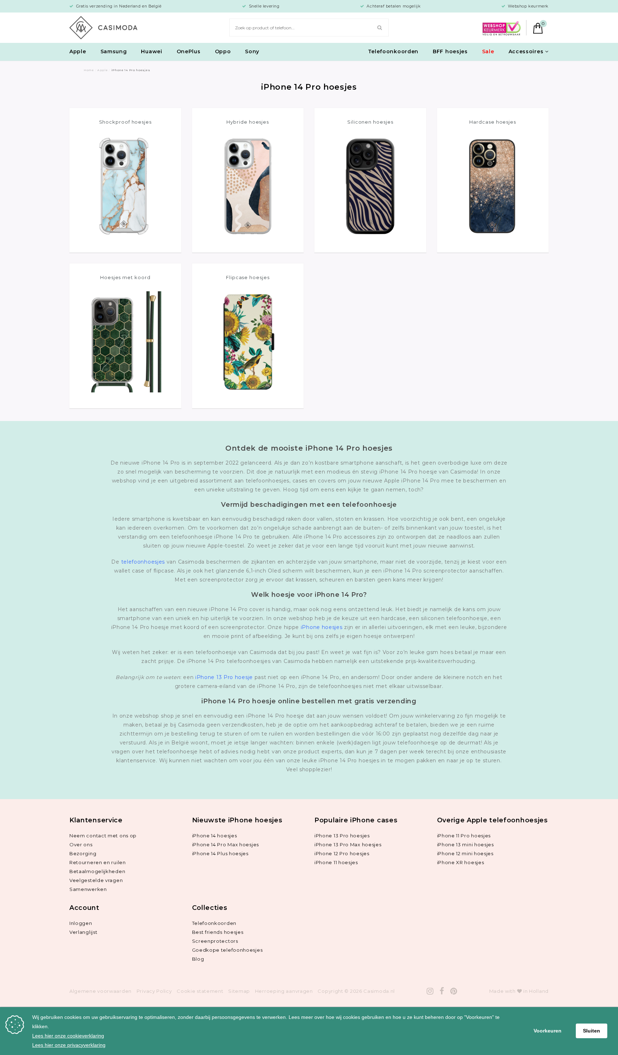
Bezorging (82, 853)
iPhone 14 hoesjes (214, 835)
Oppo (223, 51)
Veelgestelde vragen (96, 880)
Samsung (113, 51)
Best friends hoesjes (218, 932)
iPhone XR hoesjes (460, 862)
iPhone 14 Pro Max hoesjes (225, 844)
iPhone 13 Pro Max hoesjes (348, 844)
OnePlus (189, 51)
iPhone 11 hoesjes (336, 862)
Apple (77, 51)
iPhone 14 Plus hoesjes (220, 853)
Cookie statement (200, 991)
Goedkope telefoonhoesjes (227, 950)
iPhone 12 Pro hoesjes (341, 853)
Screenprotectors (215, 941)
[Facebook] (442, 991)
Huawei (151, 51)
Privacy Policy (154, 991)
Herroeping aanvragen (284, 991)
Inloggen (80, 923)
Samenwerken (88, 889)
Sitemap (239, 991)
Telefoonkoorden (393, 51)
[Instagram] (430, 991)
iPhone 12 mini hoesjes (465, 853)
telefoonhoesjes (143, 562)
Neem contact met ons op (103, 835)
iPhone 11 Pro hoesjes (464, 835)
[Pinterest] (453, 991)
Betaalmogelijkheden (97, 871)
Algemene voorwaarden (100, 991)
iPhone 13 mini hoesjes (465, 844)
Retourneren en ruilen (97, 862)
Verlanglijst (83, 932)
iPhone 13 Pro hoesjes (342, 835)
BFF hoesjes (450, 51)
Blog (198, 959)
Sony (252, 51)
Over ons (81, 844)
